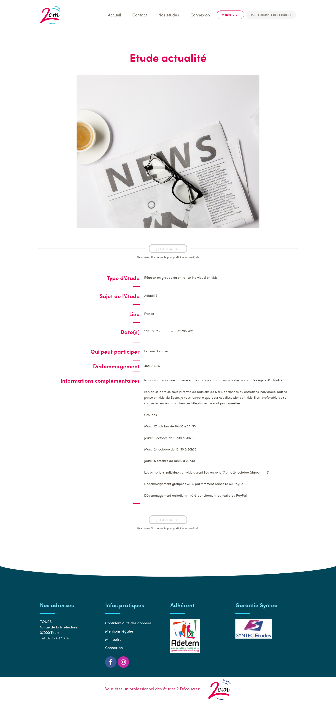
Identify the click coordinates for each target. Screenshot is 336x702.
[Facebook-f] (111, 662)
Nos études (168, 15)
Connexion (200, 15)
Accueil (114, 15)
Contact (139, 15)
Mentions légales (119, 631)
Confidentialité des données (128, 622)
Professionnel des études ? (271, 15)
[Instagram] (123, 662)
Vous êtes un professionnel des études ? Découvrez (153, 688)
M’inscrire (230, 15)
